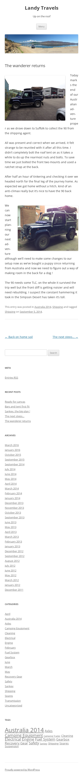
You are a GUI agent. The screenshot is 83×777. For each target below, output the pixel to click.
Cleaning (10, 633)
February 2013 (13, 541)
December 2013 (14, 503)
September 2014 (14, 464)
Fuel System (12, 652)
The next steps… (65, 337)
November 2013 (14, 508)
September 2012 (14, 556)
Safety (8, 681)
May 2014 (10, 479)
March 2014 (12, 488)
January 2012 (12, 585)
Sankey (9, 686)
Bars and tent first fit (17, 406)
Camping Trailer (52, 736)
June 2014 (10, 474)
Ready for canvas (15, 401)
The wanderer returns (18, 421)
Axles (8, 623)
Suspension (12, 746)
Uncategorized (13, 705)
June (7, 662)
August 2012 (12, 561)
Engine (9, 643)
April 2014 (11, 483)
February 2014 (13, 493)
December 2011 (14, 590)
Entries (11, 377)
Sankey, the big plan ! (17, 411)
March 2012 (12, 580)
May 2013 (10, 527)
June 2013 (10, 522)
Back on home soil (19, 337)
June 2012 (10, 570)
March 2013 (12, 536)
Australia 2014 (42, 307)
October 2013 (13, 512)
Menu (41, 26)
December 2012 (14, 551)
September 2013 (14, 517)
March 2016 (12, 445)
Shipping (57, 307)
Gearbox (10, 657)
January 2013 (12, 546)
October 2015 (13, 455)
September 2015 (14, 459)
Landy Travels (41, 8)
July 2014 (10, 469)
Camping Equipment (17, 628)
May (7, 672)
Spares (9, 696)
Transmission (13, 700)
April (7, 614)
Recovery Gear (13, 676)
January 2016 (12, 450)
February (10, 647)
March (8, 667)
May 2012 (10, 575)
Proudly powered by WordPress (22, 769)
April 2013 (11, 532)
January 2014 (12, 498)
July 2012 (10, 565)
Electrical (10, 638)
